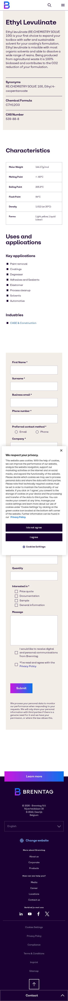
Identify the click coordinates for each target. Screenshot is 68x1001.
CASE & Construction (23, 323)
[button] (62, 995)
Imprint (34, 962)
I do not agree (34, 527)
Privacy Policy (34, 936)
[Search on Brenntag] (49, 5)
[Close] (61, 450)
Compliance (34, 944)
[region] (34, 500)
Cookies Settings (36, 546)
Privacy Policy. (18, 517)
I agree (34, 537)
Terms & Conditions (34, 953)
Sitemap (34, 971)
